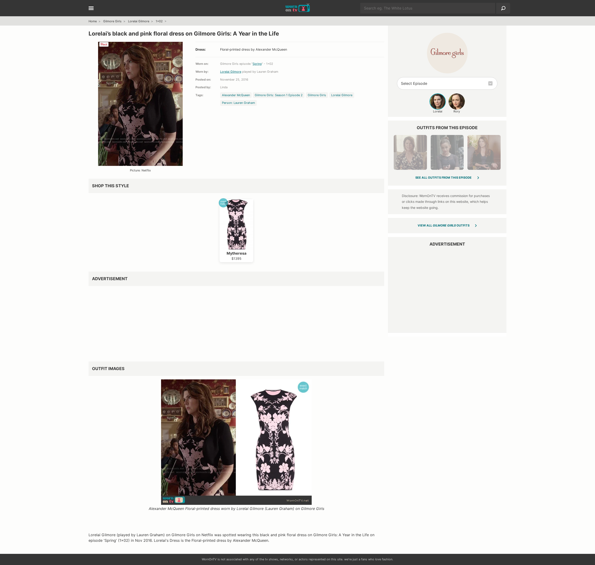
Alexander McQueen (236, 95)
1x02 (159, 21)
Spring (257, 64)
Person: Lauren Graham (238, 103)
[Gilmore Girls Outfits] (447, 53)
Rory (456, 111)
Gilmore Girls (112, 21)
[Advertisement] (228, 322)
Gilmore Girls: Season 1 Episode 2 (279, 95)
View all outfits (443, 225)
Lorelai (437, 111)
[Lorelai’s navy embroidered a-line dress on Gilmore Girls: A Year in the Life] (483, 152)
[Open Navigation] (91, 8)
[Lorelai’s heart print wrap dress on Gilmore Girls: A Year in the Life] (410, 152)
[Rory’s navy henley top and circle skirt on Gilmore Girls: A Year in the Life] (447, 152)
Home (93, 21)
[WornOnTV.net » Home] (297, 8)
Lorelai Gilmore (138, 21)
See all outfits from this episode (443, 177)
